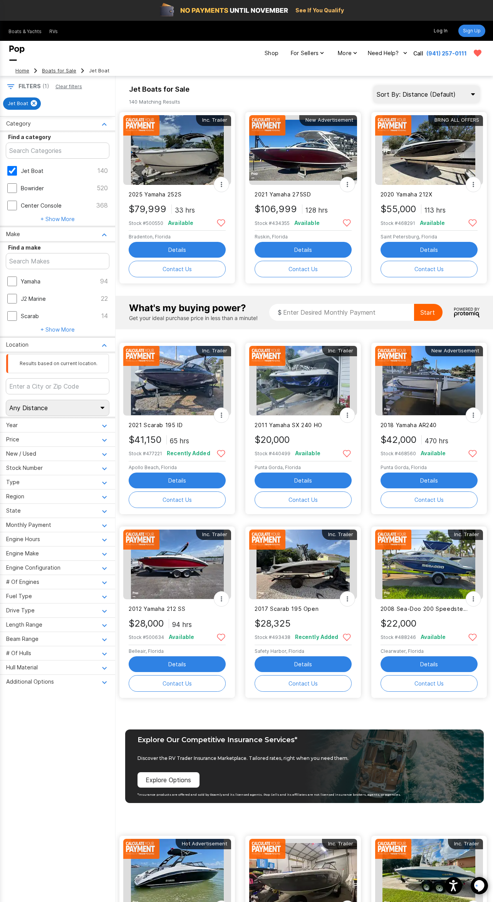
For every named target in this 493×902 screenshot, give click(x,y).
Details (177, 249)
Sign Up (472, 31)
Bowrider (32, 188)
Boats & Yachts (25, 31)
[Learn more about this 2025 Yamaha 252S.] (177, 150)
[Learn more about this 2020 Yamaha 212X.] (429, 150)
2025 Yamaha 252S (155, 194)
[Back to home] (17, 53)
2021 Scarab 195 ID (156, 425)
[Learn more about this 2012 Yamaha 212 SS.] (177, 564)
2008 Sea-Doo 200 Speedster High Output (424, 608)
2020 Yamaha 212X (407, 194)
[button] (453, 885)
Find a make (24, 247)
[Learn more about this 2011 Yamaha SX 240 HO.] (303, 381)
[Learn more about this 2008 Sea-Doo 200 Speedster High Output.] (429, 564)
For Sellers (305, 53)
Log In (441, 31)
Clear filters (68, 86)
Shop (271, 53)
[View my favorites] (477, 53)
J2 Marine (33, 298)
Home (22, 70)
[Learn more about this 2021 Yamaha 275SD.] (303, 150)
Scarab (30, 316)
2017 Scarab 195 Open (287, 608)
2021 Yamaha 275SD (283, 194)
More (345, 53)
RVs (53, 31)
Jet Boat (32, 171)
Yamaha (30, 281)
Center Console (41, 205)
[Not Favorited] (221, 222)
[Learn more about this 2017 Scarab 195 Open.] (303, 564)
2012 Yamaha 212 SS (157, 608)
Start (427, 312)
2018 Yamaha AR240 (409, 425)
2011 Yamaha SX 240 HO (288, 425)
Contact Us (177, 269)
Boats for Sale (59, 70)
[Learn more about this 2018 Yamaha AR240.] (429, 381)
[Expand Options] (221, 184)
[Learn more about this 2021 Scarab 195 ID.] (177, 381)
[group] (22, 103)
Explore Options (168, 780)
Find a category (29, 137)
